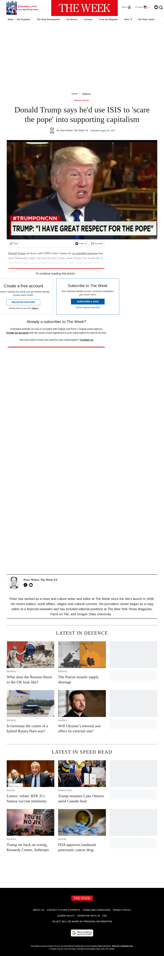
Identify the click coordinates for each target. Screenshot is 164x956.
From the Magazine (108, 19)
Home (75, 93)
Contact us (86, 339)
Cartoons (88, 19)
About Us (38, 910)
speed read (81, 101)
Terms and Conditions (96, 910)
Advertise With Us (88, 915)
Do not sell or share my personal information (82, 921)
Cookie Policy (66, 915)
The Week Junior (146, 19)
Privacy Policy (122, 910)
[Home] (10, 19)
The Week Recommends (48, 19)
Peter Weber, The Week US (74, 130)
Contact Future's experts (63, 910)
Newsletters (71, 19)
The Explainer (23, 19)
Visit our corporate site (122, 946)
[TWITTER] (26, 585)
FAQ (104, 915)
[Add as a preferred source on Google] (82, 932)
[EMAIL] (31, 585)
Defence (86, 93)
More (127, 19)
